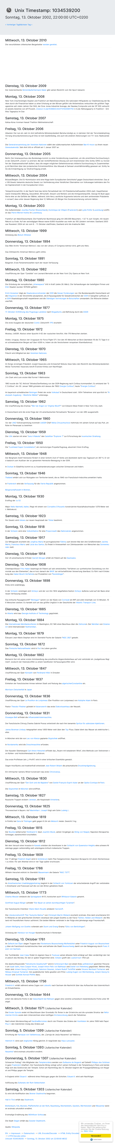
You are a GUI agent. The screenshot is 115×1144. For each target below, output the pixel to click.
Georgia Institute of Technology (35, 613)
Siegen (17, 1121)
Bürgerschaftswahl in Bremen (17, 490)
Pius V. (8, 1024)
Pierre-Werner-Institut (20, 213)
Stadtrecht (28, 1100)
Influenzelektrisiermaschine (39, 717)
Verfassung (29, 483)
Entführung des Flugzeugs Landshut (31, 312)
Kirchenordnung (61, 1015)
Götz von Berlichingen (75, 926)
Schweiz (14, 531)
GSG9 (85, 312)
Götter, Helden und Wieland (90, 918)
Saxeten (76, 1106)
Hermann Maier (39, 90)
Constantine (77, 683)
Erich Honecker (11, 293)
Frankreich (72, 210)
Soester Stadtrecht (37, 1121)
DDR (52, 293)
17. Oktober (10, 312)
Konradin (29, 673)
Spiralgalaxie (36, 896)
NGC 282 (67, 637)
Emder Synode (15, 1012)
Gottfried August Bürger (15, 903)
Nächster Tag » (25, 24)
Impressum (15, 1133)
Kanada (37, 845)
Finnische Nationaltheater (20, 648)
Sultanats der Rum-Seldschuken (31, 1083)
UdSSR (43, 423)
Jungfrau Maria (36, 542)
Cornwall (65, 600)
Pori (39, 648)
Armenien (54, 799)
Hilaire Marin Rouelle (37, 909)
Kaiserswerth (41, 706)
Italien (26, 507)
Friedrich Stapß (24, 859)
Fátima (63, 542)
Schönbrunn (43, 859)
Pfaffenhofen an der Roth (38, 1106)
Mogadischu (56, 312)
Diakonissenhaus (63, 706)
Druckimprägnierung (86, 766)
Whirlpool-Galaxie (69, 896)
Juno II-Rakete (34, 436)
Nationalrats (66, 531)
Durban (10, 467)
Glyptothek (53, 738)
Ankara (22, 520)
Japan (29, 689)
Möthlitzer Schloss (36, 1114)
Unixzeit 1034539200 (14, 1139)
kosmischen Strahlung (91, 436)
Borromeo (43, 1021)
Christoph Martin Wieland (59, 915)
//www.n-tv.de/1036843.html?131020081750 (55, 109)
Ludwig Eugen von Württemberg (80, 972)
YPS (51, 323)
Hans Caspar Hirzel (28, 966)
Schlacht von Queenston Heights (81, 845)
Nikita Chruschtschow (60, 423)
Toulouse (55, 955)
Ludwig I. (65, 810)
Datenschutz (29, 1133)
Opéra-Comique (91, 783)
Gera (19, 821)
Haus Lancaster (67, 1041)
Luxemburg (98, 210)
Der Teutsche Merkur (34, 915)
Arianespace (38, 284)
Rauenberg (55, 1106)
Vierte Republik (46, 483)
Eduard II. (71, 1076)
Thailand (8, 477)
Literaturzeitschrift (16, 915)
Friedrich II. (10, 985)
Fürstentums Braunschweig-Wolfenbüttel (58, 943)
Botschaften (74, 298)
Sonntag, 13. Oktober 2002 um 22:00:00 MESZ (47, 1139)
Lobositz (47, 985)
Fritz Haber (25, 569)
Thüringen (27, 821)
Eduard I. (23, 1076)
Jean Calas (24, 955)
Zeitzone (82, 624)
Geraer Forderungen (65, 293)
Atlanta (10, 613)
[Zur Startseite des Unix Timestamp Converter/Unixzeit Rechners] (10, 10)
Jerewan (32, 799)
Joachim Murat (48, 832)
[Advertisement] (57, 65)
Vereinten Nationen (38, 353)
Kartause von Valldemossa (29, 1034)
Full (17, 1106)
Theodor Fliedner (18, 706)
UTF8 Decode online (17, 1136)
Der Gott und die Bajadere (37, 783)
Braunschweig (68, 946)
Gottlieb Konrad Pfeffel (25, 974)
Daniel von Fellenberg (79, 966)
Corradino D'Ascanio (56, 507)
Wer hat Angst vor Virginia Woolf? (46, 406)
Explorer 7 (58, 436)
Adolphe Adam (84, 700)
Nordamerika (12, 744)
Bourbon (12, 832)
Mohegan (35, 600)
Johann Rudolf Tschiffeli (65, 969)
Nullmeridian (30, 627)
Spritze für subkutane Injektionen (90, 723)
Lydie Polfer (87, 210)
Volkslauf (55, 392)
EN (6, 1133)
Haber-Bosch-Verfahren (24, 574)
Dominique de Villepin (58, 210)
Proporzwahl (51, 531)
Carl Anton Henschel (36, 751)
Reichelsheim (66, 1106)
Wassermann (43, 872)
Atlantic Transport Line (85, 602)
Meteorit (54, 821)
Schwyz (35, 591)
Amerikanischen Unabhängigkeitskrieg (24, 883)
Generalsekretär (12, 147)
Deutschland (41, 210)
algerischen (67, 683)
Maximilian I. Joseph (38, 810)
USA (10, 436)
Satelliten (49, 436)
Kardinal (35, 1021)
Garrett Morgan (38, 558)
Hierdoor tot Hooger (26, 933)
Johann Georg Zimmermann (26, 969)
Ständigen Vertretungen (56, 298)
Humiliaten (81, 1021)
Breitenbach (10, 1106)
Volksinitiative (32, 531)
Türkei (50, 520)
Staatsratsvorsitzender (36, 293)
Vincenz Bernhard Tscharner (93, 969)
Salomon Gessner (46, 969)
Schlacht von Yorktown (63, 883)
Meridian (95, 624)
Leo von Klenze (33, 738)
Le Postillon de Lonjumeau (36, 700)
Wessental (100, 1106)
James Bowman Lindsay (15, 729)
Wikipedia (16, 1127)
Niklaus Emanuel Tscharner (16, 972)
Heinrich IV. (10, 1041)
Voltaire (58, 958)
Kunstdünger (58, 574)
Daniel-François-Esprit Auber (65, 783)
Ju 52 (18, 500)
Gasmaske (71, 558)
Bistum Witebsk (24, 235)
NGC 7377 (64, 872)
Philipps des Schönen (101, 1062)
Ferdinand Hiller (43, 673)
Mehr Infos (88, 1131)
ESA (7, 287)
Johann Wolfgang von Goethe (18, 926)
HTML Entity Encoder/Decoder (74, 1133)
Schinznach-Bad (61, 964)
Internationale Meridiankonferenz (23, 624)
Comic (37, 323)
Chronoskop (55, 772)
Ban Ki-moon (89, 144)
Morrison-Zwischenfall (14, 689)
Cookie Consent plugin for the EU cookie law (96, 1139)
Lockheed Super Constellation (22, 447)
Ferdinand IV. (32, 832)
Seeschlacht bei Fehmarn (43, 999)
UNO (14, 423)
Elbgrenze (12, 296)
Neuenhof (9, 1051)
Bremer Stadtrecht (37, 1093)
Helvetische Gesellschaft (36, 964)
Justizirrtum (76, 958)
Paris (102, 783)
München (24, 789)
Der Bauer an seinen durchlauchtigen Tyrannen (54, 903)
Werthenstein (86, 1106)
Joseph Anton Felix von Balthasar (52, 966)
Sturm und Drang (50, 926)
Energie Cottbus (66, 386)
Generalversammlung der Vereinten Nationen (28, 144)
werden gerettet (50, 44)
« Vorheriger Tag (12, 24)
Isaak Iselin (14, 966)
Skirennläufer (27, 90)
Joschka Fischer (28, 210)
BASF (52, 571)
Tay (66, 729)
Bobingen (33, 392)
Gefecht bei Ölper (15, 943)
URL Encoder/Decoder (47, 1133)
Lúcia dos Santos (37, 544)
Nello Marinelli (17, 507)
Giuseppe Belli (11, 717)
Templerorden (45, 1062)
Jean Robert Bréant (53, 766)
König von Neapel (81, 832)
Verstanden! (96, 1135)
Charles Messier (12, 896)
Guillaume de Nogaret (72, 1062)
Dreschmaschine (33, 744)
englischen (28, 1041)
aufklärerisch (88, 964)
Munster (23, 1106)
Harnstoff (59, 909)
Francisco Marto (18, 544)
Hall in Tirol (10, 1100)
